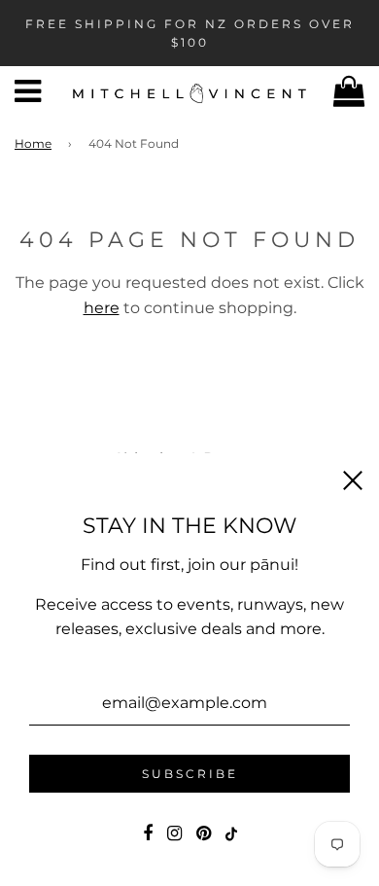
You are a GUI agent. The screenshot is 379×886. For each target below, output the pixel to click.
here (102, 308)
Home (33, 143)
